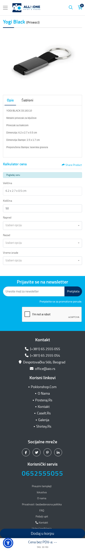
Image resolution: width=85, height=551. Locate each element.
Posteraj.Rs (43, 400)
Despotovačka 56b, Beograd (44, 362)
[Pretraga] (70, 7)
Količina (7, 200)
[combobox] (42, 225)
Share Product (73, 165)
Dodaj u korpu (42, 533)
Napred (7, 217)
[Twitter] (37, 452)
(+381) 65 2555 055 (44, 349)
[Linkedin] (58, 452)
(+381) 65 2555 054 (44, 355)
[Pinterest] (47, 452)
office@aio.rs (44, 369)
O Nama (44, 393)
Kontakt (44, 407)
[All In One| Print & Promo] (26, 8)
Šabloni (27, 100)
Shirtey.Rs (43, 426)
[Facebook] (26, 452)
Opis (10, 100)
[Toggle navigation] (5, 7)
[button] (8, 543)
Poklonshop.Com (44, 387)
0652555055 (42, 473)
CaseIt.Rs (44, 413)
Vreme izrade (10, 252)
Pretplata (73, 291)
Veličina (7, 183)
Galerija (43, 420)
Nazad (6, 235)
